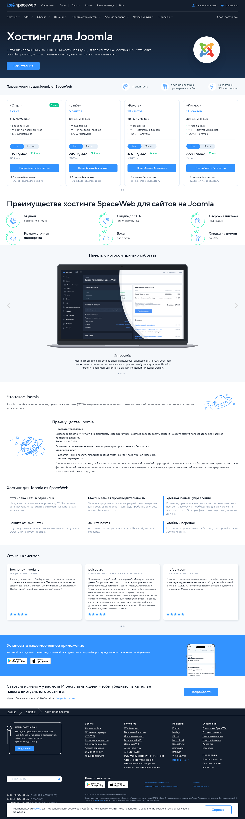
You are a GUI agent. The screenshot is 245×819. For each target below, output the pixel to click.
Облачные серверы (95, 732)
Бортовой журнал (211, 740)
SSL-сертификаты (94, 751)
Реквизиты (208, 767)
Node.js (176, 732)
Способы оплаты (211, 763)
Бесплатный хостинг (135, 732)
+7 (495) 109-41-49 (18, 799)
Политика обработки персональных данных (161, 786)
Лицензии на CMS (94, 755)
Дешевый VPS (132, 744)
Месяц (30, 146)
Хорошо (218, 810)
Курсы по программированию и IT (142, 767)
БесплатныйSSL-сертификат (228, 86)
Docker (176, 728)
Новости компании (212, 736)
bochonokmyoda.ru (25, 569)
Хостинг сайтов (93, 728)
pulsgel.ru (95, 569)
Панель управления (206, 5)
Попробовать (201, 692)
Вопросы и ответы (212, 759)
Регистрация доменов (96, 740)
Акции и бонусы (132, 748)
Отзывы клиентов (212, 732)
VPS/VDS (90, 736)
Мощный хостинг (65, 698)
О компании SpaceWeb (214, 728)
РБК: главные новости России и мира (144, 755)
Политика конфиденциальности (156, 782)
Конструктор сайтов (95, 744)
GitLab (175, 736)
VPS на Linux (179, 755)
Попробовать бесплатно (34, 168)
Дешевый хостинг (134, 736)
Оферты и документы (201, 786)
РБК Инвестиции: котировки (139, 763)
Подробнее (24, 748)
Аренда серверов (94, 748)
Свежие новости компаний (138, 759)
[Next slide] (236, 305)
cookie (37, 808)
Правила (196, 782)
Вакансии (207, 748)
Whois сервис (131, 728)
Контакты (207, 744)
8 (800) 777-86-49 (18, 803)
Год (16, 146)
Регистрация (23, 66)
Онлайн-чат (232, 5)
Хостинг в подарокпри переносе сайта (183, 86)
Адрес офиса (100, 800)
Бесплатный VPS (133, 740)
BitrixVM (176, 751)
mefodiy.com (176, 569)
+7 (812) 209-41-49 (18, 795)
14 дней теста (140, 86)
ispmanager (178, 748)
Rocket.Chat (178, 744)
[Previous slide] (8, 305)
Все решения (179, 759)
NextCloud (178, 740)
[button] (121, 190)
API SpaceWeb (132, 751)
